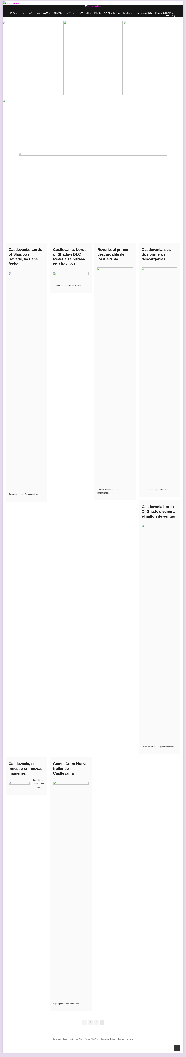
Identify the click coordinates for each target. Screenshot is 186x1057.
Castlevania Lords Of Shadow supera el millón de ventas (158, 511)
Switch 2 (85, 13)
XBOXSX (58, 13)
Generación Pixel (59, 1039)
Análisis (109, 13)
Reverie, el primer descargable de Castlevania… (112, 254)
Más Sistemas (164, 13)
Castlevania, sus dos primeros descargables (156, 254)
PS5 (37, 13)
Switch (71, 13)
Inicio (13, 13)
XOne (46, 13)
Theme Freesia (84, 1039)
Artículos (125, 13)
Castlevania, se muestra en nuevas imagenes (25, 769)
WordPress (95, 1039)
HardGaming (143, 13)
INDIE (97, 13)
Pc (22, 13)
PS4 (29, 13)
